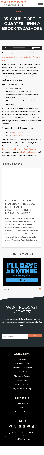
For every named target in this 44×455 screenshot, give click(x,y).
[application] (22, 48)
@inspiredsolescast (27, 152)
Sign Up (35, 336)
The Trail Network (22, 363)
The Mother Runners (22, 376)
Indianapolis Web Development (27, 436)
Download (30, 53)
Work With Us (22, 403)
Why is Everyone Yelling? (22, 389)
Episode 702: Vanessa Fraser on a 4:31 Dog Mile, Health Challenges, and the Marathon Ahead (20, 207)
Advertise (22, 407)
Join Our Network (22, 412)
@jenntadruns (17, 132)
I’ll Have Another (22, 359)
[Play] (5, 48)
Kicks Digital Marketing (22, 439)
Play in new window (16, 53)
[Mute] (32, 48)
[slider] (37, 48)
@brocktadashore (21, 135)
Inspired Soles (22, 380)
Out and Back (22, 372)
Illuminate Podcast (22, 384)
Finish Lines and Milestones (22, 367)
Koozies (6, 289)
